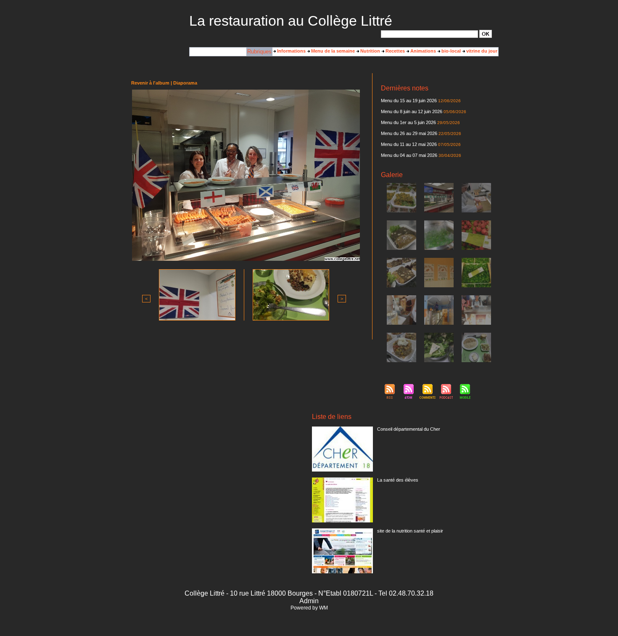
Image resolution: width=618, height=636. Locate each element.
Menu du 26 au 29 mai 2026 (409, 133)
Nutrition (369, 50)
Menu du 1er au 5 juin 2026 (409, 122)
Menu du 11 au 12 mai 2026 (409, 144)
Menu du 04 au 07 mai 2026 (409, 155)
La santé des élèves (397, 479)
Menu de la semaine (332, 50)
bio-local (450, 50)
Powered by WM (309, 608)
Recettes (394, 50)
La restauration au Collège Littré (290, 21)
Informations (291, 50)
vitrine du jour (481, 50)
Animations (422, 50)
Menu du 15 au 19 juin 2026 (409, 100)
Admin (309, 600)
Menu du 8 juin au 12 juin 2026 (411, 111)
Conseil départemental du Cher (408, 429)
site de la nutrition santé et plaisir (410, 530)
